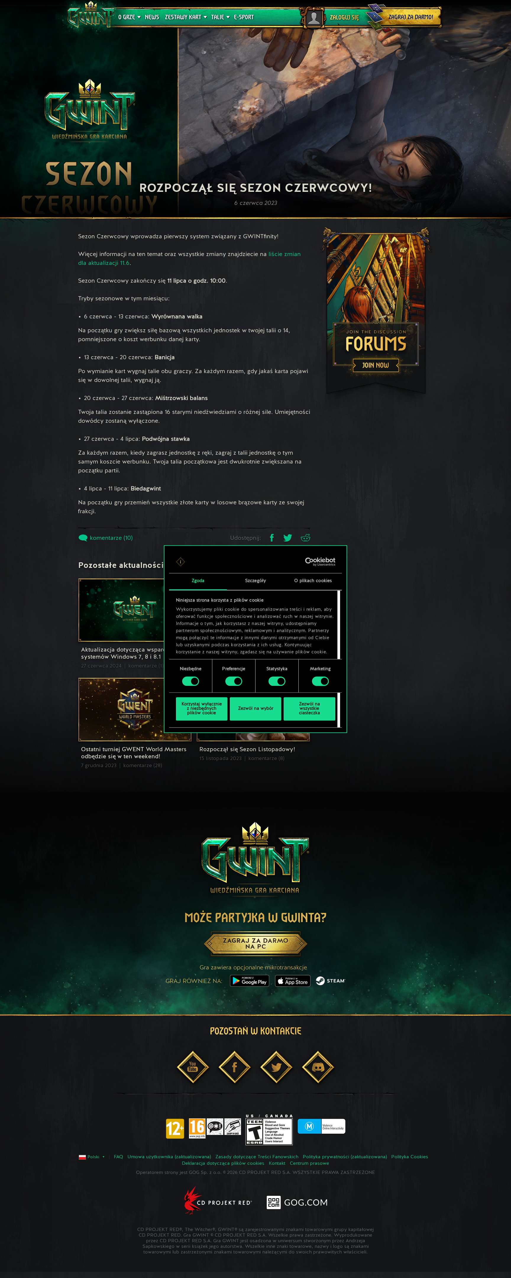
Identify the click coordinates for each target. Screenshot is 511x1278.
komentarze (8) (266, 758)
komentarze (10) (110, 538)
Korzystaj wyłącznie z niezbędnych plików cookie (202, 709)
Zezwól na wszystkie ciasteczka (309, 709)
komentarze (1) (146, 666)
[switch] (233, 681)
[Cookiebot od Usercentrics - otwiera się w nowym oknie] (309, 561)
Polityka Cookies (409, 1157)
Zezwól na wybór (255, 709)
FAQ (118, 1157)
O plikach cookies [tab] (313, 581)
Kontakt (277, 1163)
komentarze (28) (142, 765)
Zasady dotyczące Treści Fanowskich (256, 1157)
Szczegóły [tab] (255, 581)
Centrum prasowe (309, 1163)
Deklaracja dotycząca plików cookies (223, 1163)
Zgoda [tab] (198, 581)
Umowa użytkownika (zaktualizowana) (169, 1157)
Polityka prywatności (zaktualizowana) (345, 1157)
